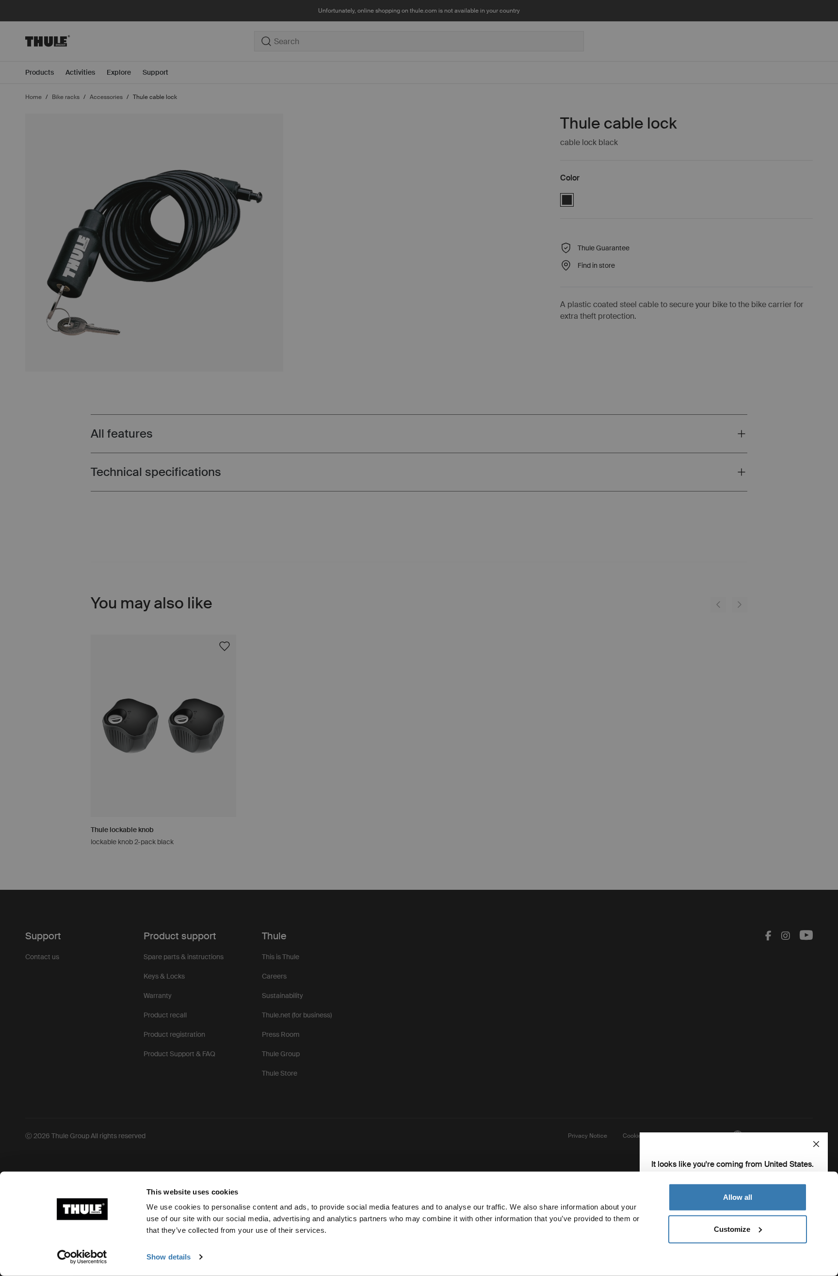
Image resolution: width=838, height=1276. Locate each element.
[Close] (816, 1144)
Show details (168, 1257)
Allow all (737, 1197)
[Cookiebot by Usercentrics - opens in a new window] (82, 1257)
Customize (732, 1229)
